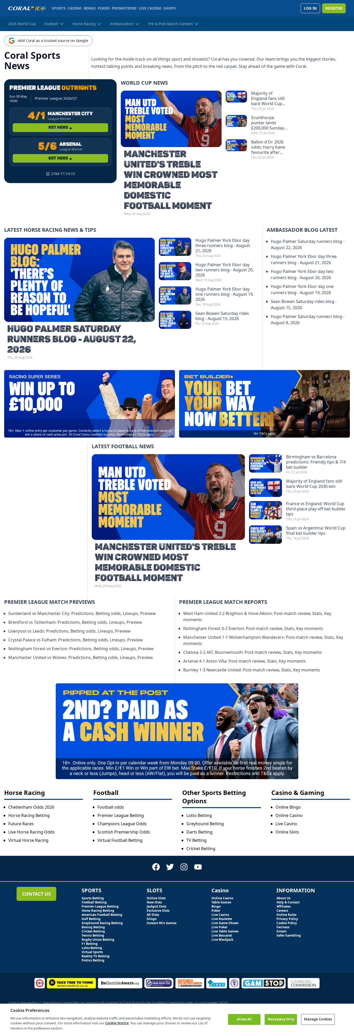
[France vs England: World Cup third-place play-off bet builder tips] (265, 511)
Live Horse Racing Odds (31, 832)
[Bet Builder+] (264, 404)
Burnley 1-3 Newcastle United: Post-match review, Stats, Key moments (251, 670)
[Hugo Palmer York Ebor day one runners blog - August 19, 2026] (175, 296)
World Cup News (144, 82)
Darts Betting (199, 832)
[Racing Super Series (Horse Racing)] (89, 404)
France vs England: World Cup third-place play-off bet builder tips (316, 509)
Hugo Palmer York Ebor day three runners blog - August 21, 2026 (222, 245)
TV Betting (196, 840)
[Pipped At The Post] (177, 731)
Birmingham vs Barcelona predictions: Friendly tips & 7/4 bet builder (316, 462)
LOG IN (310, 8)
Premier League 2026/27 (56, 98)
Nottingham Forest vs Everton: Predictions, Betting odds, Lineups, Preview (81, 648)
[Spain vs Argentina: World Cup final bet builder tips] (265, 534)
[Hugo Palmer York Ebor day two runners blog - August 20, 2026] (175, 272)
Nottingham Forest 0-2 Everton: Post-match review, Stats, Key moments (253, 628)
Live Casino (286, 824)
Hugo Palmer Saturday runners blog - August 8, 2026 (307, 319)
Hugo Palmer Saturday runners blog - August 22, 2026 (71, 339)
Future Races (21, 824)
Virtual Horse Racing (28, 840)
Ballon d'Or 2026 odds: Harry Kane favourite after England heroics (268, 147)
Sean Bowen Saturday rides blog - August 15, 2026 (222, 316)
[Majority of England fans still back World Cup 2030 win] (236, 101)
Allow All (244, 1019)
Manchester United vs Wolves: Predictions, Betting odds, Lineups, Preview (80, 657)
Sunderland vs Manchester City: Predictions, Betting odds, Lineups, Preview (82, 613)
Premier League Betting (120, 815)
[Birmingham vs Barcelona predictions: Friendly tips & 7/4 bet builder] (265, 464)
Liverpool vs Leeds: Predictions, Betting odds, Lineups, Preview (69, 631)
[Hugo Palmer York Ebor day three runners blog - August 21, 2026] (175, 248)
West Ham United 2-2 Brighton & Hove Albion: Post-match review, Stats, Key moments (257, 616)
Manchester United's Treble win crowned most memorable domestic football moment (170, 180)
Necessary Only (281, 1019)
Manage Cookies (318, 1019)
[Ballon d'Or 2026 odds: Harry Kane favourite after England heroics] (236, 149)
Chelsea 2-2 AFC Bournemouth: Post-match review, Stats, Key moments (252, 652)
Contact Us (36, 894)
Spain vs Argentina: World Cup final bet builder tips (315, 530)
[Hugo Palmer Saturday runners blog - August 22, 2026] (79, 280)
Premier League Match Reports (223, 601)
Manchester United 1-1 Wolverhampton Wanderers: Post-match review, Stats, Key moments (263, 640)
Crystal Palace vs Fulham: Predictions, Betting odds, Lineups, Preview (75, 640)
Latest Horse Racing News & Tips (50, 229)
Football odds (110, 807)
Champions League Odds (122, 824)
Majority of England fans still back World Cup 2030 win (268, 98)
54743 (223, 1003)
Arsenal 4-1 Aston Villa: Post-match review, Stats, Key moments (244, 661)
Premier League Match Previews (49, 601)
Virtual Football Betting (120, 840)
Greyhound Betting (205, 824)
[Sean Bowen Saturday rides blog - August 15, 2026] (175, 320)
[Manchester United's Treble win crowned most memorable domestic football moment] (171, 119)
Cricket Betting (200, 848)
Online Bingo (288, 807)
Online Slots (287, 832)
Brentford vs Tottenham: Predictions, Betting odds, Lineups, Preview (75, 622)
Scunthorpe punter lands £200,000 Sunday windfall (267, 123)
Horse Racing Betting (29, 815)
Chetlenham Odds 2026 (31, 807)
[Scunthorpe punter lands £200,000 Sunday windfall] (236, 125)
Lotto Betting (199, 815)
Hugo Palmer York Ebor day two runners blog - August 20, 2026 (224, 270)
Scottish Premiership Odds (123, 832)
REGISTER (333, 8)
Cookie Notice (117, 1023)
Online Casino (289, 815)
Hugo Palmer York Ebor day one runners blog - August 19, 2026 (224, 294)
